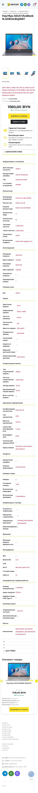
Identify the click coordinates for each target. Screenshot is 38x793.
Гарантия (5, 746)
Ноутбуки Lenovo (7, 727)
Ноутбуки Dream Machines (10, 739)
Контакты (5, 750)
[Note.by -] (13, 4)
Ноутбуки (13, 11)
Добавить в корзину (19, 116)
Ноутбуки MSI (6, 735)
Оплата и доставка (7, 744)
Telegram (5, 773)
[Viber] (28, 4)
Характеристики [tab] (14, 152)
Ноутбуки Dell (6, 733)
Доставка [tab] (10, 651)
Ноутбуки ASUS (23, 11)
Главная (5, 11)
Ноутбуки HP (6, 725)
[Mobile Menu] (3, 4)
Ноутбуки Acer (6, 729)
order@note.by (13, 763)
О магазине (5, 748)
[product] (19, 672)
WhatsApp (25, 4)
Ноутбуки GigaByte (7, 737)
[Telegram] (21, 4)
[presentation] (4, 44)
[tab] (19, 640)
